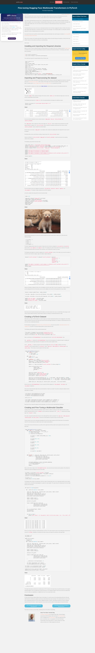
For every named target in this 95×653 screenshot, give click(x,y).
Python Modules (76, 36)
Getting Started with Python (78, 21)
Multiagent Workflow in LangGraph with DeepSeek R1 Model (80, 112)
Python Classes (75, 39)
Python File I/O (75, 41)
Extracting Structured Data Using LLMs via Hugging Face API (80, 108)
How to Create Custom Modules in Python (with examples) (79, 75)
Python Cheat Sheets (74, 2)
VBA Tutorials (52, 2)
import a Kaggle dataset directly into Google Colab (42, 83)
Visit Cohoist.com (12, 38)
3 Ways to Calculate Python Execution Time (79, 68)
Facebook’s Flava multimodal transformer (44, 324)
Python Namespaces (76, 43)
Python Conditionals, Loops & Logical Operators (79, 29)
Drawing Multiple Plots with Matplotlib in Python (80, 89)
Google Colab (67, 48)
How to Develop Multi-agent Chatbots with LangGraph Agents (80, 119)
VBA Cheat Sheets (66, 2)
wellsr (19, 2)
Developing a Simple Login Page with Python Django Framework (79, 105)
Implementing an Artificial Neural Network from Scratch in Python (80, 71)
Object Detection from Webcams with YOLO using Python (79, 82)
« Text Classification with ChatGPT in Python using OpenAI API (33, 606)
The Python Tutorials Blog (44, 614)
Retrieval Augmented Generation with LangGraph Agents (79, 115)
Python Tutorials (59, 2)
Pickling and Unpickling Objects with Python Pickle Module (79, 92)
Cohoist (13, 27)
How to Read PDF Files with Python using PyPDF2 (80, 85)
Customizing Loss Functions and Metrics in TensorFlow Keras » (61, 606)
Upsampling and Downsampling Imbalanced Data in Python (78, 78)
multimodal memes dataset (33, 81)
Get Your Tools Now (80, 58)
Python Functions (76, 34)
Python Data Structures (77, 26)
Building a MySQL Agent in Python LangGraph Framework (79, 101)
